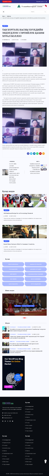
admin (6, 216)
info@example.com (8, 417)
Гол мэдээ (13, 269)
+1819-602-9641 (7, 415)
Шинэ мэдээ (13, 284)
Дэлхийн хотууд (35, 269)
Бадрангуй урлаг (35, 264)
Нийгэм (9, 16)
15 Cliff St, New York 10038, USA (10, 413)
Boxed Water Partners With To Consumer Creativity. (19, 244)
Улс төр (13, 279)
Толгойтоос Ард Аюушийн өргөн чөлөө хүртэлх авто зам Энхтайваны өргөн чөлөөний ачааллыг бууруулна (24, 310)
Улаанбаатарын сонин (35, 274)
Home (3, 16)
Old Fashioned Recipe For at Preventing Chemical (18, 213)
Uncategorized (13, 264)
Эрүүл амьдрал (36, 284)
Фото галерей (36, 279)
